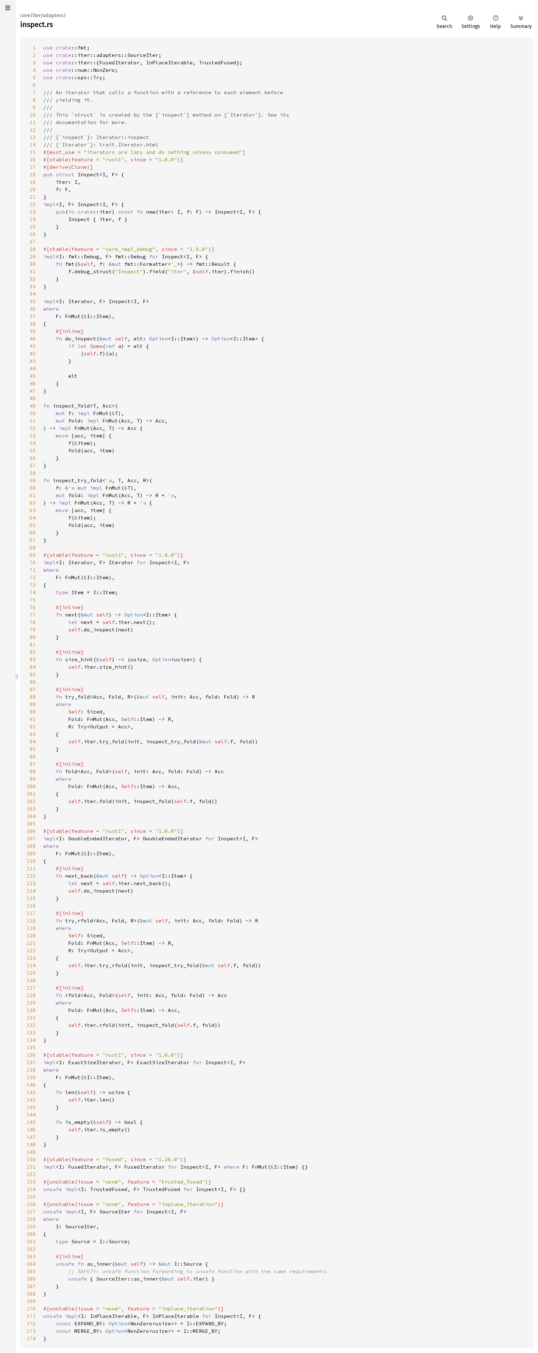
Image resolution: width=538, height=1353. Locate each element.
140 (31, 1085)
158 (31, 1219)
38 (33, 324)
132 (31, 1025)
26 (33, 234)
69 (33, 555)
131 (31, 1017)
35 (33, 301)
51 (33, 421)
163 (31, 1256)
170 (31, 1308)
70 (33, 562)
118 (31, 920)
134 (31, 1040)
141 (31, 1092)
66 (33, 532)
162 (31, 1249)
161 (31, 1241)
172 (31, 1323)
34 (33, 294)
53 (33, 435)
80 (33, 637)
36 (33, 309)
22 (33, 204)
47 (33, 391)
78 (33, 622)
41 (33, 346)
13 (33, 137)
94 (33, 741)
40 (33, 338)
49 (33, 406)
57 (33, 465)
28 (33, 249)
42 (33, 353)
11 (33, 122)
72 (33, 577)
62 (33, 503)
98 (33, 771)
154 (31, 1189)
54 (33, 443)
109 (31, 853)
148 (31, 1144)
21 (33, 197)
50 (33, 413)
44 (33, 368)
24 (33, 219)
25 (33, 227)
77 (33, 615)
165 (31, 1271)
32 (33, 279)
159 (31, 1226)
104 (31, 816)
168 (31, 1294)
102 (31, 801)
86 (33, 682)
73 (33, 585)
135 (31, 1047)
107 (31, 838)
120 (31, 935)
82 (33, 652)
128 (31, 995)
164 (31, 1264)
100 (31, 786)
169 (31, 1301)
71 (33, 570)
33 (33, 286)
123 (31, 958)
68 (33, 547)
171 (31, 1316)
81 (33, 644)
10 (33, 115)
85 (33, 674)
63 (33, 510)
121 (31, 943)
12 (33, 130)
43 (33, 361)
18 (33, 174)
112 (31, 876)
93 (33, 734)
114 (31, 891)
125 (31, 973)
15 (33, 152)
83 (33, 659)
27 (33, 241)
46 (33, 383)
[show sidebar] (7, 7)
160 (31, 1234)
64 (33, 518)
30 (33, 264)
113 (31, 883)
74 (33, 592)
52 (33, 428)
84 (33, 667)
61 (33, 495)
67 (33, 540)
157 (31, 1211)
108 (31, 846)
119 (31, 928)
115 (31, 898)
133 (31, 1032)
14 (33, 144)
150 (31, 1159)
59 (33, 480)
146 (31, 1129)
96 (33, 756)
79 (33, 629)
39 (33, 331)
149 (31, 1152)
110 (31, 861)
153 (31, 1182)
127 (31, 988)
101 (31, 794)
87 (33, 689)
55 (33, 450)
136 (31, 1055)
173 (31, 1331)
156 (31, 1204)
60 (33, 488)
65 (33, 525)
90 (33, 712)
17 (33, 167)
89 (33, 704)
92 (33, 726)
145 (31, 1122)
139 (31, 1077)
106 (31, 831)
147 (31, 1137)
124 (31, 965)
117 (31, 913)
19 (33, 182)
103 (31, 809)
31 (33, 271)
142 (31, 1100)
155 (31, 1197)
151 (31, 1167)
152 (31, 1174)
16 (33, 159)
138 (31, 1070)
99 (33, 779)
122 (31, 950)
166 (31, 1279)
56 (33, 458)
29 (33, 256)
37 (33, 316)
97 (33, 764)
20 (33, 189)
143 (31, 1107)
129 (31, 1003)
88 (33, 697)
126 (31, 980)
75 (33, 600)
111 (31, 868)
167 (31, 1286)
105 (31, 823)
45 (33, 376)
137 (31, 1062)
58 (33, 473)
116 (31, 906)
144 (31, 1114)
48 (33, 398)
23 (33, 212)
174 (31, 1338)
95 (33, 749)
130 (31, 1010)
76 (33, 607)
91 (33, 719)
